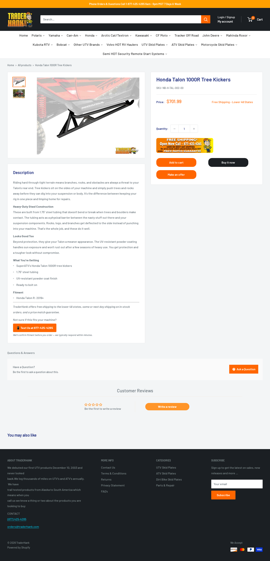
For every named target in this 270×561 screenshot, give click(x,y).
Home (10, 65)
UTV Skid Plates (166, 467)
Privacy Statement (113, 485)
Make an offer (176, 174)
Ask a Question (245, 369)
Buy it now (228, 162)
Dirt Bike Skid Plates (169, 479)
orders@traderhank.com (23, 526)
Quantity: (162, 128)
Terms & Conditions (113, 473)
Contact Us (108, 467)
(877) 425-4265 (16, 519)
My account (225, 21)
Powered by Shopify (18, 547)
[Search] (205, 19)
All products (24, 65)
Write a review (167, 406)
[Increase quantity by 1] (194, 129)
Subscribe (223, 495)
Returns (106, 479)
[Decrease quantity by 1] (174, 129)
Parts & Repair (165, 485)
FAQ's (104, 491)
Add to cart (176, 162)
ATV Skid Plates (166, 473)
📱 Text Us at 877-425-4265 (34, 327)
